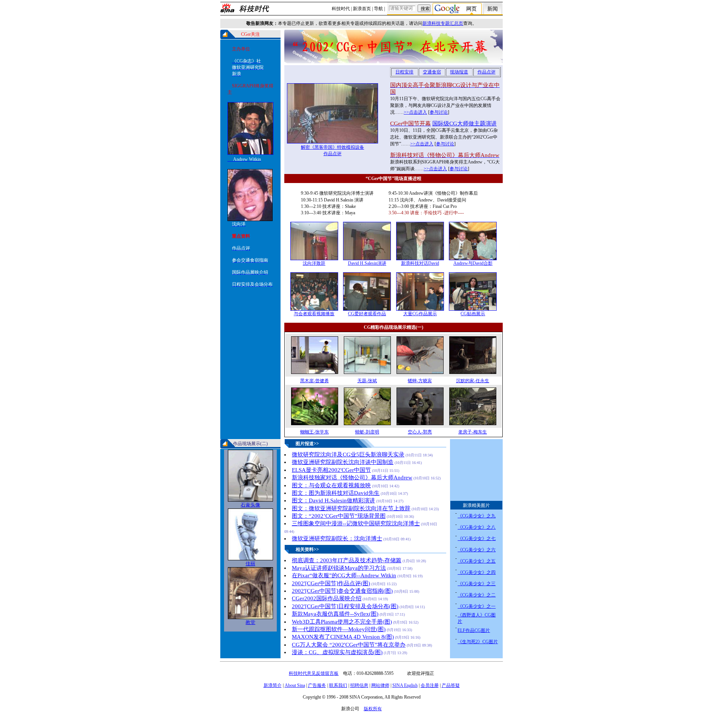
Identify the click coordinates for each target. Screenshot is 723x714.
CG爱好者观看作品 (367, 313)
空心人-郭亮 (420, 432)
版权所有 (373, 708)
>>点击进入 (415, 112)
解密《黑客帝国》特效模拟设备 (332, 147)
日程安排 (404, 72)
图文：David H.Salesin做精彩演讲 (333, 500)
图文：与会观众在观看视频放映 (331, 485)
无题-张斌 (367, 380)
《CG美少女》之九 (477, 516)
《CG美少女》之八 (477, 527)
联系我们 (338, 685)
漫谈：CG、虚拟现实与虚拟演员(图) (337, 652)
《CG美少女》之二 (477, 595)
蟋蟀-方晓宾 (420, 380)
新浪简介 (273, 685)
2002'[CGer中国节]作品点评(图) (331, 583)
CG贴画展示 (473, 313)
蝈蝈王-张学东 (314, 432)
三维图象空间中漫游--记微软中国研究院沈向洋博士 (356, 523)
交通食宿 (432, 72)
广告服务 (317, 685)
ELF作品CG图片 (474, 630)
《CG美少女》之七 (477, 538)
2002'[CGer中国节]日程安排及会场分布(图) (345, 606)
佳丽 (250, 563)
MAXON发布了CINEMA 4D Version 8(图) (343, 637)
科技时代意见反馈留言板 (314, 673)
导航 (378, 8)
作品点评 (332, 153)
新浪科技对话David (420, 263)
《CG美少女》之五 (477, 561)
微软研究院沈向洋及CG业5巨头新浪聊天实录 (348, 455)
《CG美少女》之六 (477, 549)
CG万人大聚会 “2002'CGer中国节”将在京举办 (349, 645)
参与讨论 (439, 112)
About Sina (295, 685)
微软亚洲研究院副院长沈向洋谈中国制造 (343, 462)
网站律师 (380, 685)
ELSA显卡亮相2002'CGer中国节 (331, 470)
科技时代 (341, 8)
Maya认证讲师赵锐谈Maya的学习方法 (339, 568)
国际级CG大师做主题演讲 (464, 124)
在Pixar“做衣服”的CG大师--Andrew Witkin (344, 575)
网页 (471, 9)
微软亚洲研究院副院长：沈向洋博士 (337, 539)
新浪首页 (362, 8)
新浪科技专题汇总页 (443, 23)
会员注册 (430, 685)
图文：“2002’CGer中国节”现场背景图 (339, 516)
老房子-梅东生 (472, 432)
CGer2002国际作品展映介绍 (327, 598)
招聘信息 (359, 685)
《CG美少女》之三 (477, 583)
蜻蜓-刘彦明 (367, 432)
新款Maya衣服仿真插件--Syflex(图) (335, 614)
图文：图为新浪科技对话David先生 (336, 493)
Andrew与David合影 (473, 263)
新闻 (492, 9)
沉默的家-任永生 (472, 380)
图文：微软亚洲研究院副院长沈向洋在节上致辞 (351, 508)
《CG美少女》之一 (477, 606)
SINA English (405, 685)
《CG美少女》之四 (477, 572)
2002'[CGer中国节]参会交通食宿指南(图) (342, 591)
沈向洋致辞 (314, 263)
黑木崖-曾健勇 (314, 380)
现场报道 (459, 72)
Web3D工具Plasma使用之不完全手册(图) (342, 622)
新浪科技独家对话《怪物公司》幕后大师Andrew (352, 477)
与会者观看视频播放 (314, 313)
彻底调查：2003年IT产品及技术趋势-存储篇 (346, 560)
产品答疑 (451, 685)
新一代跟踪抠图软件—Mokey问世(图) (339, 629)
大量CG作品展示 (420, 313)
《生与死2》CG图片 (478, 641)
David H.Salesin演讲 (367, 263)
